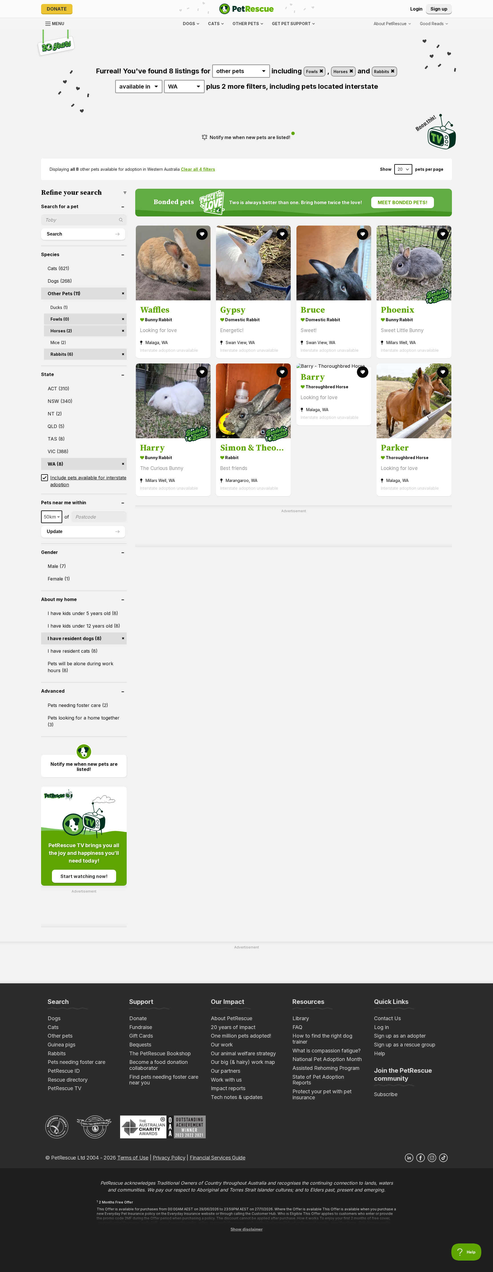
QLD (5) (56, 426)
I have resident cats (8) (73, 651)
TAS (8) (56, 439)
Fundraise (140, 1027)
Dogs (54, 1018)
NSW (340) (60, 401)
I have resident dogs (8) (75, 638)
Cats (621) (58, 268)
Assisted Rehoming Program (325, 1068)
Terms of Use (132, 1158)
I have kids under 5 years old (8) (83, 613)
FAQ (297, 1027)
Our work (222, 1045)
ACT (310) (58, 388)
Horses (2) (61, 330)
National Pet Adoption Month (327, 1059)
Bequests (140, 1045)
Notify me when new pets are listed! (250, 137)
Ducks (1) (59, 307)
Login (416, 9)
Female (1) (59, 579)
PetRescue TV (64, 1088)
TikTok (443, 1158)
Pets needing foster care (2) (78, 705)
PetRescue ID (64, 1071)
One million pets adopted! (241, 1036)
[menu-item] (434, 23)
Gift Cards (141, 1036)
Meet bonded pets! (402, 202)
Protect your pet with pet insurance (321, 1094)
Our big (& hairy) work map (243, 1062)
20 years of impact (233, 1027)
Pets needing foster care (76, 1062)
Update (54, 531)
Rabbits (382, 71)
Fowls (312, 71)
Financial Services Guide (217, 1158)
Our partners (225, 1071)
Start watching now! (84, 876)
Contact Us (387, 1018)
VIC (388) (58, 451)
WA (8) (55, 464)
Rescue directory (68, 1080)
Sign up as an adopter (400, 1036)
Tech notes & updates (236, 1097)
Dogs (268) (60, 281)
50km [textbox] (50, 517)
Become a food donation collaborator (158, 1065)
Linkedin (409, 1158)
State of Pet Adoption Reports (318, 1080)
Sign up (439, 9)
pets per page (429, 169)
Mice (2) (58, 342)
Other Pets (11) (64, 293)
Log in (381, 1027)
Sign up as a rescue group (404, 1045)
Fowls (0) (59, 319)
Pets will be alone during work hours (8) (80, 667)
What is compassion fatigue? (326, 1051)
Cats (53, 1027)
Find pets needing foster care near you (163, 1080)
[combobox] (51, 517)
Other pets (60, 1036)
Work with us (226, 1080)
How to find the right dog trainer (322, 1039)
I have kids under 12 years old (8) (84, 626)
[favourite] (202, 234)
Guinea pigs (61, 1045)
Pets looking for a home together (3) (84, 721)
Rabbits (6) (61, 354)
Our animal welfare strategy (243, 1053)
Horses (341, 71)
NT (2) (55, 414)
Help (379, 1053)
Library (300, 1018)
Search (54, 234)
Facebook (420, 1158)
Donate (57, 9)
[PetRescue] (246, 8)
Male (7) (57, 566)
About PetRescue (231, 1018)
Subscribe (385, 1094)
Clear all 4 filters (198, 169)
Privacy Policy (169, 1158)
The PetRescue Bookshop (160, 1053)
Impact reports (228, 1088)
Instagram (432, 1158)
